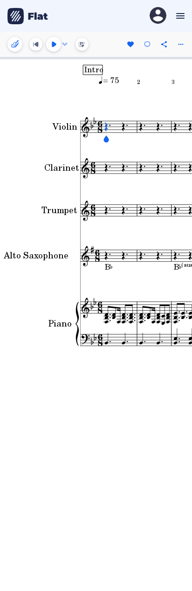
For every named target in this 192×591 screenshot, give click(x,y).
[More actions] (181, 44)
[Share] (164, 44)
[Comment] (147, 44)
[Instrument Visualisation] (82, 44)
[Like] (130, 44)
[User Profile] (158, 16)
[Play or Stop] (53, 44)
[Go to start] (35, 44)
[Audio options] (65, 44)
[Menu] (179, 16)
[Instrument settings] (14, 44)
